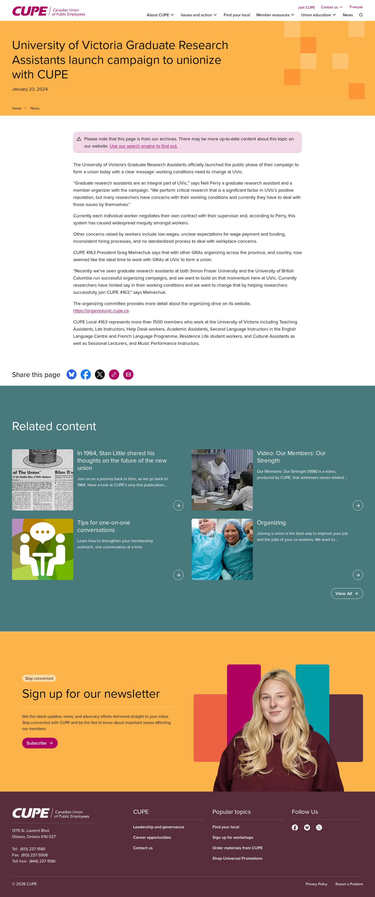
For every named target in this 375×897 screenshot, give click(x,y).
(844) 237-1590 (42, 861)
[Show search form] (361, 15)
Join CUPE (306, 7)
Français (356, 7)
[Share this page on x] (100, 375)
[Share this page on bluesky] (72, 375)
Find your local (237, 15)
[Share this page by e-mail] (128, 375)
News (348, 15)
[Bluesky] (307, 827)
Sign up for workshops (232, 837)
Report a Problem (349, 884)
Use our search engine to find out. (144, 146)
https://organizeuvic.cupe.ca (101, 310)
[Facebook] (295, 827)
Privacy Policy (316, 884)
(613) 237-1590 (32, 849)
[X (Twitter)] (319, 827)
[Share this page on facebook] (86, 375)
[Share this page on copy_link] (114, 375)
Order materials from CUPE (237, 848)
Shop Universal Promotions (237, 858)
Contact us (143, 848)
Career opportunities (152, 837)
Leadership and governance (158, 827)
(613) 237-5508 (34, 855)
